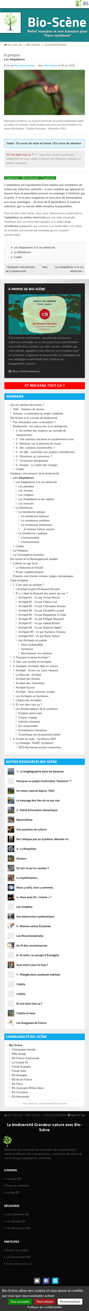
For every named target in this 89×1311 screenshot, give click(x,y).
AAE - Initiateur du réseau (28, 409)
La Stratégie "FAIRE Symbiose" (35, 743)
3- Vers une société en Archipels (32, 661)
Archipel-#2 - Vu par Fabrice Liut (37, 601)
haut (43, 267)
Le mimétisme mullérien (35, 520)
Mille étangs (19, 1053)
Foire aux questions (18, 1185)
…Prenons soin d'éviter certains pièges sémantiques (41, 576)
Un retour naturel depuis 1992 (35, 790)
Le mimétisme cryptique (32, 533)
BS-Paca (17, 1083)
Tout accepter (20, 1301)
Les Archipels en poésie (32, 640)
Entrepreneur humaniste (32, 730)
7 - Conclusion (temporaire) (32, 460)
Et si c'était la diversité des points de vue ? (41, 593)
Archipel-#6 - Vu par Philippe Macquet (41, 619)
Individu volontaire (29, 721)
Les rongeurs (26, 494)
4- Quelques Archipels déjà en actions (35, 666)
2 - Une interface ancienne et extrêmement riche (44, 439)
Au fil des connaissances (31, 945)
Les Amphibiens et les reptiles (36, 499)
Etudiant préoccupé (30, 713)
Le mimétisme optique (31, 511)
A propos (12, 55)
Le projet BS (13, 1178)
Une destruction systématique (35, 916)
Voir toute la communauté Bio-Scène (45, 1103)
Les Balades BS (16, 1221)
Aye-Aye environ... (26, 65)
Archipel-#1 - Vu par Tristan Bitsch (39, 597)
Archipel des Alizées (28, 678)
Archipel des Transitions (30, 683)
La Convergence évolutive (28, 554)
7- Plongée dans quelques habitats (38, 974)
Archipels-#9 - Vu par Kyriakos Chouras (42, 631)
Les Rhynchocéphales (29, 936)
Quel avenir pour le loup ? (32, 965)
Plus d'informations (26, 371)
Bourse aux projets (17, 1250)
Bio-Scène (57, 22)
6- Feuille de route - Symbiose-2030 (34, 738)
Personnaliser (70, 1301)
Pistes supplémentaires (30, 572)
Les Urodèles (24, 907)
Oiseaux (21, 858)
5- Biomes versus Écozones (33, 926)
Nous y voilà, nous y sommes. (35, 887)
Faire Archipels (19, 580)
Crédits (18, 257)
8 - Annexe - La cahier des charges (37, 465)
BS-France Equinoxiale (25, 1058)
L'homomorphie (30, 537)
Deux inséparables (32, 644)
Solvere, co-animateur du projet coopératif (38, 413)
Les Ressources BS (18, 1228)
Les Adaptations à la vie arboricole (34, 247)
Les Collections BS (17, 1214)
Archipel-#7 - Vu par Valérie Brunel (39, 623)
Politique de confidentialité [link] (45, 1307)
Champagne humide (24, 1049)
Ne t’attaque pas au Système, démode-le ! (42, 839)
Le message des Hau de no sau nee (38, 800)
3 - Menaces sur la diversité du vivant (38, 443)
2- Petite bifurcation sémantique (37, 810)
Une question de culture (31, 829)
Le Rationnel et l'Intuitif (29, 567)
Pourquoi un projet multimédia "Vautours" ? (43, 781)
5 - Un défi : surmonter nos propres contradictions (45, 452)
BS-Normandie (20, 1096)
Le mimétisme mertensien (36, 524)
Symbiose (27, 649)
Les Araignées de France (31, 1023)
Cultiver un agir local (25, 563)
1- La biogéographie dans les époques (40, 771)
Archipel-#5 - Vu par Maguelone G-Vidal (42, 614)
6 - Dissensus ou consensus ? (34, 456)
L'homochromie (30, 542)
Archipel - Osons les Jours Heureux (37, 670)
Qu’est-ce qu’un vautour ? (32, 868)
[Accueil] (82, 5)
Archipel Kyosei (25, 687)
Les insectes (26, 503)
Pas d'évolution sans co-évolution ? (34, 422)
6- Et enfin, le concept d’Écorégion (37, 955)
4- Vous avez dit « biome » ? (33, 897)
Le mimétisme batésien (35, 516)
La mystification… (27, 878)
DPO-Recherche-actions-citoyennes (39, 747)
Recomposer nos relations (36, 653)
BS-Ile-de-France (22, 1079)
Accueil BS (14, 44)
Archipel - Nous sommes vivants (35, 691)
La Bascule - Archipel (28, 674)
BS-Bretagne (19, 1075)
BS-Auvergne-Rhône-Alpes (28, 1088)
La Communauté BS (18, 1257)
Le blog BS (12, 1192)
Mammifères (24, 819)
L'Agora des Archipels (29, 700)
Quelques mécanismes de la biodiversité (34, 473)
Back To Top (78, 1115)
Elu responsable (28, 726)
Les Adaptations (55, 44)
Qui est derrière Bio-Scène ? (27, 404)
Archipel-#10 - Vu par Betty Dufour (39, 636)
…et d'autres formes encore (37, 529)
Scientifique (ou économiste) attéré (39, 734)
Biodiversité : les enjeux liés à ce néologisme (40, 426)
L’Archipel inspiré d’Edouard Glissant (38, 589)
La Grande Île (20, 1062)
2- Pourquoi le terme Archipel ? (31, 657)
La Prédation (20, 550)
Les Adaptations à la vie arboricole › (69, 269)
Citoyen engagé (27, 717)
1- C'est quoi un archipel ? (28, 584)
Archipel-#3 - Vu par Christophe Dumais (42, 606)
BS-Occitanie (20, 1092)
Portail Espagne (21, 1066)
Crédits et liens (25, 1013)
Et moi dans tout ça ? (45, 385)
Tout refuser (44, 1301)
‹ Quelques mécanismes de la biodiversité (20, 269)
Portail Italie (19, 1070)
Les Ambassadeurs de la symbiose (37, 708)
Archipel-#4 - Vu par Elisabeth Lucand (41, 610)
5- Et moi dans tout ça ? (27, 704)
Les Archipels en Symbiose (32, 696)
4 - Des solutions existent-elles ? (35, 447)
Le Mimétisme (22, 252)
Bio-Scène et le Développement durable (34, 559)
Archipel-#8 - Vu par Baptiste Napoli (39, 627)
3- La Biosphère (26, 848)
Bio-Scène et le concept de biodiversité (33, 417)
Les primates (26, 486)
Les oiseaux (25, 490)
